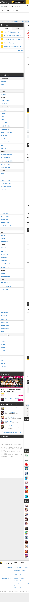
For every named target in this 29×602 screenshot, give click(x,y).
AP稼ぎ (2, 116)
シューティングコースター (7, 177)
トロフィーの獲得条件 (6, 286)
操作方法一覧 (4, 316)
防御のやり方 (4, 319)
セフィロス (3, 366)
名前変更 (3, 331)
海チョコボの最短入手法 (6, 154)
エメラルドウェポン (5, 100)
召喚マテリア (4, 260)
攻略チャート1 (4, 81)
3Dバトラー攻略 (4, 213)
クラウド (3, 338)
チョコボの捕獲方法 (5, 157)
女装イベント (4, 145)
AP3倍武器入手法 (5, 129)
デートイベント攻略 (5, 142)
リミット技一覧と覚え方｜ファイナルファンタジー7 (14, 32)
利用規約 (16, 563)
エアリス (3, 347)
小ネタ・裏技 (4, 122)
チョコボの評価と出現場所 (7, 161)
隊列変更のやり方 (5, 325)
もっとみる (20, 50)
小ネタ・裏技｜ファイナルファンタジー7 (13, 43)
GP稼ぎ (2, 119)
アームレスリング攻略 (6, 183)
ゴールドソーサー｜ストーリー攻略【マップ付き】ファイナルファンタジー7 (14, 39)
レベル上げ (3, 110)
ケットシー (3, 354)
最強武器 (3, 273)
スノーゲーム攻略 (5, 216)
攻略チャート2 (4, 84)
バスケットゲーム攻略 (6, 186)
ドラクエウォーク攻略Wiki (19, 576)
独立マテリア (4, 257)
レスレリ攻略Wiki (17, 587)
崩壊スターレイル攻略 (18, 574)
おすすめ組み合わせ (5, 264)
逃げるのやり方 (4, 322)
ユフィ (2, 360)
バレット (3, 341)
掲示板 (17, 28)
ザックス (3, 370)
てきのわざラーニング (6, 267)
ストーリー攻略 (5, 10)
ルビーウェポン (4, 103)
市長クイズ (3, 148)
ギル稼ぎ (3, 113)
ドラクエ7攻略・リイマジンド (20, 570)
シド (2, 357)
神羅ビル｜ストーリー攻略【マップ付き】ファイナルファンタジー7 (14, 46)
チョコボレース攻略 (5, 180)
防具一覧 (3, 238)
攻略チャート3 (4, 88)
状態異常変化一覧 (5, 328)
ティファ (3, 344)
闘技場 (2, 173)
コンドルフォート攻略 (6, 225)
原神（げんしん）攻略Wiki (19, 578)
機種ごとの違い (4, 312)
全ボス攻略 (3, 94)
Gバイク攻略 (4, 189)
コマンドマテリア (5, 254)
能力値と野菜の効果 (5, 167)
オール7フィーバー (5, 138)
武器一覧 (3, 235)
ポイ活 (8, 2)
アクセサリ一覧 (4, 241)
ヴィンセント (4, 363)
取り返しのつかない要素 (6, 132)
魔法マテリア (4, 248)
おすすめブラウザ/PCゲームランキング (12, 432)
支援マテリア (4, 251)
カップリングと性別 (5, 164)
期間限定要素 (15, 10)
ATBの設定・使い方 (5, 283)
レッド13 (3, 351)
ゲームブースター (5, 289)
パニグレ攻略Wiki (17, 580)
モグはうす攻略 (4, 219)
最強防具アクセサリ (5, 276)
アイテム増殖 (4, 135)
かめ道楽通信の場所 (5, 126)
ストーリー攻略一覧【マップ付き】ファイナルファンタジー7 (14, 35)
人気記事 (6, 28)
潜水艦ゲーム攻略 (5, 222)
